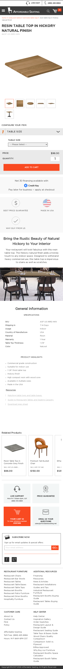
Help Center (39, 616)
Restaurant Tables (14, 18)
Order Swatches (41, 622)
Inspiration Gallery (42, 619)
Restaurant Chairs (12, 576)
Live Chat (35, 3)
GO (54, 548)
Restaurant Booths (13, 590)
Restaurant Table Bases (15, 584)
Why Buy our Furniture (44, 650)
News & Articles (40, 582)
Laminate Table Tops (30, 18)
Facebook (6, 559)
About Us (8, 616)
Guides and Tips (40, 587)
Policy (7, 625)
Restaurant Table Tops (14, 587)
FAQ (6, 622)
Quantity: (8, 159)
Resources (38, 579)
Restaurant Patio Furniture (16, 593)
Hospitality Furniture (13, 599)
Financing (37, 576)
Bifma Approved (41, 647)
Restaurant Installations (44, 584)
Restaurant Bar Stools (14, 579)
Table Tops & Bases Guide (45, 633)
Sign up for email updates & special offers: (24, 543)
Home (4, 18)
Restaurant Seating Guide (45, 630)
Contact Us (9, 619)
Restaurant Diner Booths (16, 596)
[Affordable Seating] (23, 9)
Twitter (14, 559)
